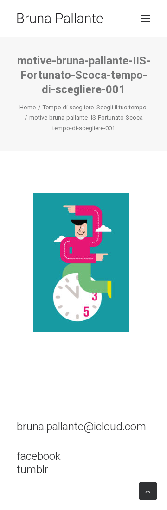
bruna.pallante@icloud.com (81, 426)
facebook (39, 456)
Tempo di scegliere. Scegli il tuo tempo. (95, 107)
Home (27, 107)
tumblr (32, 469)
